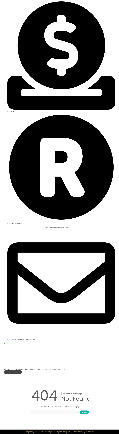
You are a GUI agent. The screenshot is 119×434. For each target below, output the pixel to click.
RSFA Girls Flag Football (48, 369)
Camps (15, 369)
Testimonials (60, 369)
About (10, 369)
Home (6, 369)
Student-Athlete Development (29, 369)
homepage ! (76, 407)
